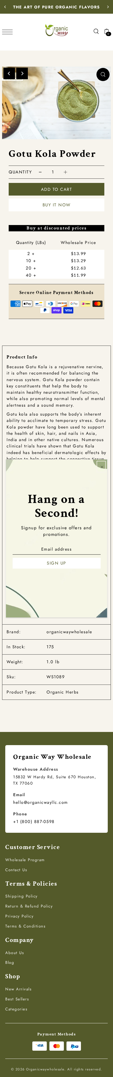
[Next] (108, 7)
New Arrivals (18, 989)
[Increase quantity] (65, 172)
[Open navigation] (8, 31)
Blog (9, 962)
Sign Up (56, 563)
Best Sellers (17, 999)
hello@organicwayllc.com (40, 802)
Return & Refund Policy (29, 906)
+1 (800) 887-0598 (34, 822)
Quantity (20, 172)
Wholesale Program (25, 860)
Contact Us (16, 870)
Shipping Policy (21, 896)
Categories (16, 1009)
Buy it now (57, 205)
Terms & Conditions (25, 926)
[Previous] (5, 7)
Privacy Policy (19, 916)
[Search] (96, 31)
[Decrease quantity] (40, 172)
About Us (14, 953)
